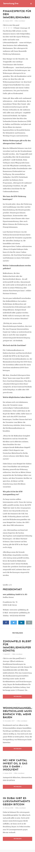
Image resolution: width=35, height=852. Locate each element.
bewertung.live (10, 4)
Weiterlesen (17, 696)
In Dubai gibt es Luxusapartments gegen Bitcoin (16, 801)
